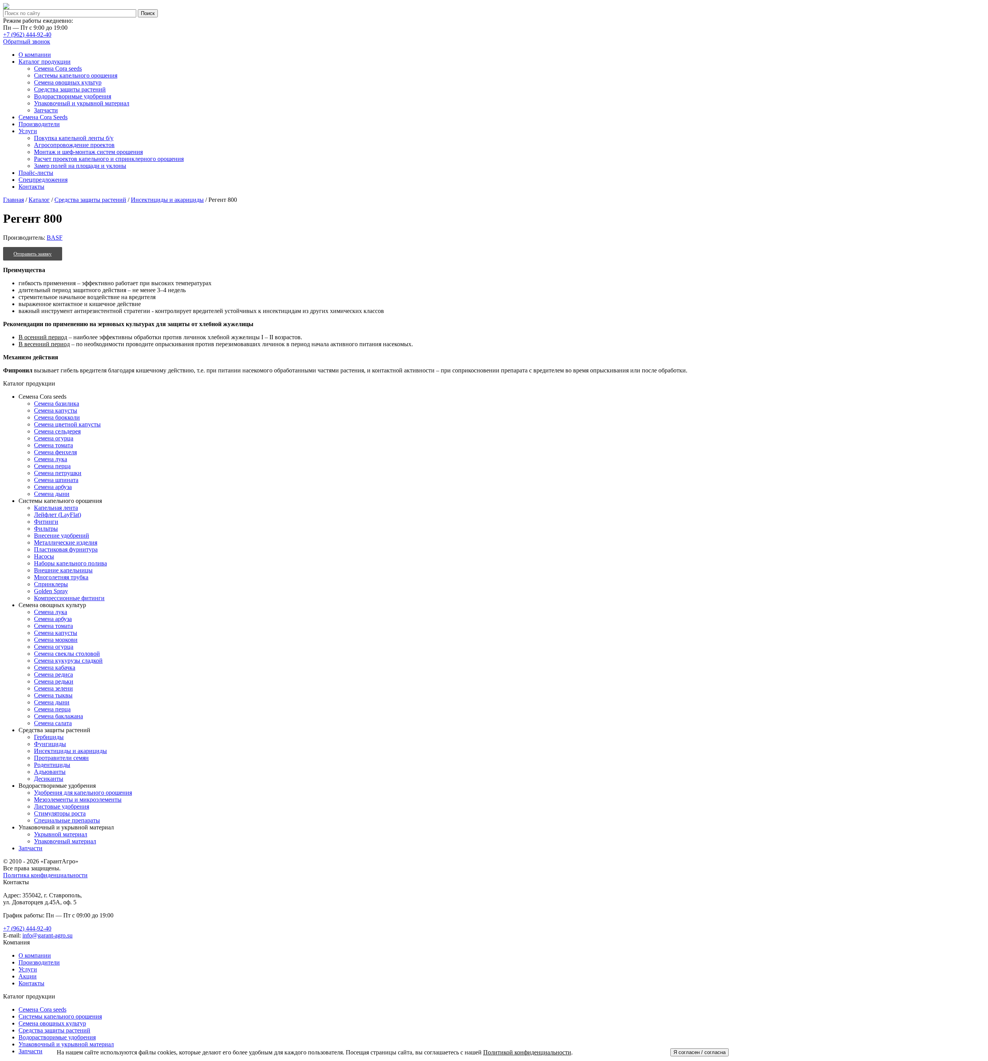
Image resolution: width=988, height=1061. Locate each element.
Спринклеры (51, 584)
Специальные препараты (67, 820)
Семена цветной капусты (67, 424)
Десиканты (48, 778)
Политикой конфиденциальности (527, 1052)
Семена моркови (56, 639)
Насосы (44, 556)
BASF (55, 237)
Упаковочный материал (65, 841)
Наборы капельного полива (70, 563)
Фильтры (46, 528)
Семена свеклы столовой (67, 653)
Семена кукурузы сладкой (68, 660)
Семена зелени (53, 688)
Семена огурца (53, 438)
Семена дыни (51, 494)
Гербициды (49, 737)
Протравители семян (61, 758)
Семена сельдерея (57, 431)
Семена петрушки (57, 473)
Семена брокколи (57, 417)
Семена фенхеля (55, 452)
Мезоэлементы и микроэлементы (78, 799)
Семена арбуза (53, 487)
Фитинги (46, 521)
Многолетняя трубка (61, 577)
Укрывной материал (60, 834)
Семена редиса (53, 674)
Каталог (39, 199)
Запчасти (30, 848)
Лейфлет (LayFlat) (57, 514)
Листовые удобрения (61, 806)
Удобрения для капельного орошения (83, 792)
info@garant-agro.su (47, 935)
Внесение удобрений (61, 535)
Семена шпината (56, 480)
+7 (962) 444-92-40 (27, 34)
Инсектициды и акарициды (167, 199)
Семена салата (53, 723)
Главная (13, 199)
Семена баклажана (58, 716)
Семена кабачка (54, 667)
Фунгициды (50, 744)
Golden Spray (51, 591)
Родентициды (52, 764)
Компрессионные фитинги (69, 598)
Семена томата (53, 445)
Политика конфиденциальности (45, 875)
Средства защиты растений (90, 199)
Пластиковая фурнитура (66, 549)
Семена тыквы (53, 695)
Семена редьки (53, 681)
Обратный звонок (26, 41)
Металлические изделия (65, 542)
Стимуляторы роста (60, 813)
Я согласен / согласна (699, 1052)
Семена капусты (55, 410)
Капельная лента (56, 507)
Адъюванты (50, 771)
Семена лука (50, 459)
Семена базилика (56, 403)
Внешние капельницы (63, 570)
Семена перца (52, 466)
